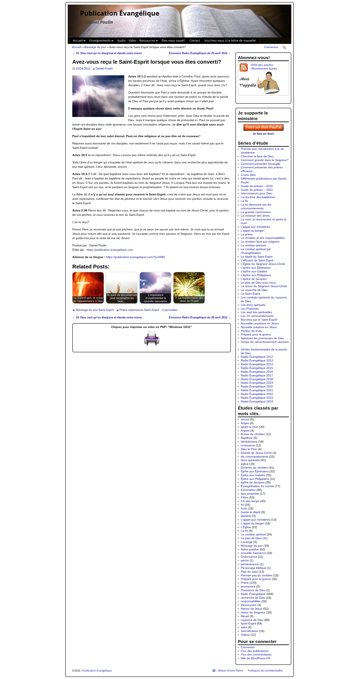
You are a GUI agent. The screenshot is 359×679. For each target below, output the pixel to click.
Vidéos (245, 634)
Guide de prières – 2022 (257, 189)
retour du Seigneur (253, 612)
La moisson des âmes (255, 215)
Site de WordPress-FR (255, 658)
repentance (135, 310)
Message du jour (95, 47)
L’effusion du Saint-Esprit (257, 260)
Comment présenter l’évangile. (261, 163)
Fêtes (244, 497)
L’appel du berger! (253, 230)
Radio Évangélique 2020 (257, 386)
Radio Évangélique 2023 (257, 397)
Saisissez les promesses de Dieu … (264, 338)
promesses (248, 586)
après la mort (249, 426)
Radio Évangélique (253, 594)
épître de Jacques (252, 482)
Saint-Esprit (106, 310)
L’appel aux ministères (255, 226)
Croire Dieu (248, 174)
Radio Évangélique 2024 (257, 401)
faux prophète (250, 493)
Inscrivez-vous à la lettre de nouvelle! (230, 40)
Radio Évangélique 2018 (257, 379)
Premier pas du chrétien (256, 575)
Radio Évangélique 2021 (257, 390)
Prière (123, 310)
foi (242, 504)
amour (245, 419)
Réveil (245, 616)
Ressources (248, 605)
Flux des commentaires (256, 654)
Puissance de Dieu (253, 590)
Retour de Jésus (251, 608)
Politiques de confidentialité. (265, 670)
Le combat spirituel (253, 245)
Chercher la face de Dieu (257, 156)
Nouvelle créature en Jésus (259, 327)
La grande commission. (256, 212)
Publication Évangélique (119, 13)
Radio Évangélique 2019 (257, 382)
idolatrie (246, 516)
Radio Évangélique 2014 (257, 364)
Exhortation (248, 490)
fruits (244, 508)
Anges (245, 423)
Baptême (247, 437)
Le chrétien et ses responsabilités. (263, 238)
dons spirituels (250, 460)
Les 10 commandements (257, 316)
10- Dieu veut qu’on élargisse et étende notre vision (107, 53)
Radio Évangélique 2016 (257, 371)
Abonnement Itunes (264, 68)
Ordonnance (249, 556)
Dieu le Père (249, 449)
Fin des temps (250, 501)
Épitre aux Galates (253, 475)
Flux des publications (254, 651)
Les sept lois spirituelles (256, 312)
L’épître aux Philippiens (256, 275)
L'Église (246, 527)
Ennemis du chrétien (254, 467)
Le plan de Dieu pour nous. (259, 282)
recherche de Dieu (253, 597)
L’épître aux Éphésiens (256, 267)
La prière (247, 234)
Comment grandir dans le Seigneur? (265, 160)
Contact (194, 40)
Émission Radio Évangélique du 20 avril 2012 (200, 53)
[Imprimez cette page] (151, 346)
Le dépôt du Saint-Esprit (257, 256)
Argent (245, 430)
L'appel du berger (252, 523)
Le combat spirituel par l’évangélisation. (256, 250)
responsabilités (251, 601)
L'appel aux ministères (255, 519)
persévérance (250, 564)
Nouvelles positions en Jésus (260, 323)
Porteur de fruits (251, 331)
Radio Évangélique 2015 (257, 368)
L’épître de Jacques (254, 279)
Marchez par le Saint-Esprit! (259, 319)
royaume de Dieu (252, 620)
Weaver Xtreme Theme (230, 670)
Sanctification (249, 631)
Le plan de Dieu (251, 538)
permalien (171, 310)
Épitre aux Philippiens (255, 478)
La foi (244, 200)
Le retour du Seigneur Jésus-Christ (264, 286)
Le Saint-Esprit (250, 293)
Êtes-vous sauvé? (173, 40)
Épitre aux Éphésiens (255, 471)
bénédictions (249, 441)
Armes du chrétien (253, 434)
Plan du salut (249, 571)
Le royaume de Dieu (254, 290)
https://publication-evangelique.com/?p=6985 (135, 257)
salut (244, 627)
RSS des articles (262, 65)
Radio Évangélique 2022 (257, 394)
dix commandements (254, 456)
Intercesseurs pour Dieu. (257, 193)
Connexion (271, 47)
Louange (246, 542)
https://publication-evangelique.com (110, 249)
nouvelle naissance (253, 553)
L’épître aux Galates (254, 271)
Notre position (250, 549)
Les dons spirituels (253, 305)
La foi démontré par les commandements (256, 206)
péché (245, 560)
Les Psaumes (250, 308)
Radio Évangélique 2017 (257, 375)
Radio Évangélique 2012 (257, 356)
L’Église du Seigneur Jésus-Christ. (263, 264)
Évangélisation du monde (257, 486)
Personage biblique (253, 568)
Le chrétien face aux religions (260, 241)
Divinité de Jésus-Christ (256, 452)
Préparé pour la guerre (256, 334)
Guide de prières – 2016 (257, 186)
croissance (248, 445)
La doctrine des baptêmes (258, 197)
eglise (244, 463)
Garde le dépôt (251, 512)
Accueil (78, 40)
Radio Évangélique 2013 (257, 360)
